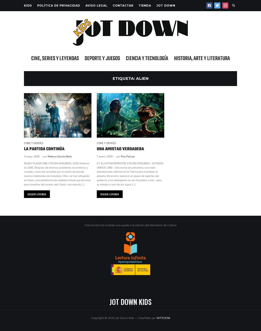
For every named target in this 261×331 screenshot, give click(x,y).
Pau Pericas (128, 156)
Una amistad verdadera (120, 149)
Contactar (123, 5)
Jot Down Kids (130, 301)
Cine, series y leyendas (55, 58)
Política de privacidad (58, 5)
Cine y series (33, 143)
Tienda (145, 5)
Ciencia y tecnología (147, 58)
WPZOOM (163, 318)
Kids (28, 5)
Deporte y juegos (102, 58)
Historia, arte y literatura (202, 58)
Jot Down (165, 5)
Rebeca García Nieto (60, 156)
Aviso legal (96, 5)
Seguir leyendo (37, 194)
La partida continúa (44, 149)
